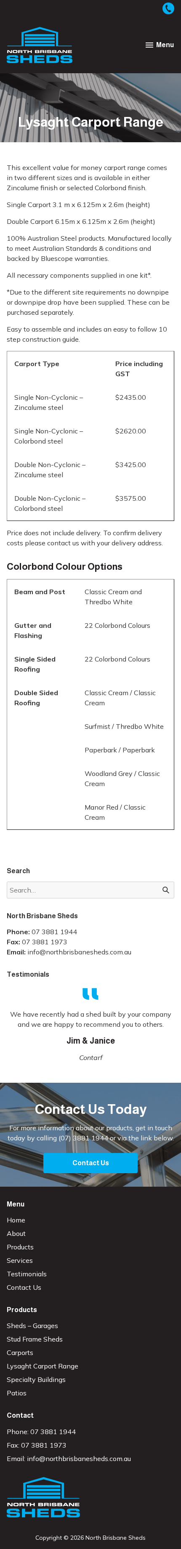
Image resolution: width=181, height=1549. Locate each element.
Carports (20, 1352)
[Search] (165, 890)
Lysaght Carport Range (42, 1366)
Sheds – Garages (32, 1325)
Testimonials (27, 1274)
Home (16, 1220)
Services (20, 1260)
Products (20, 1247)
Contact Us (90, 1162)
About (16, 1233)
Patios (17, 1393)
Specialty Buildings (36, 1379)
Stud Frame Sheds (35, 1339)
